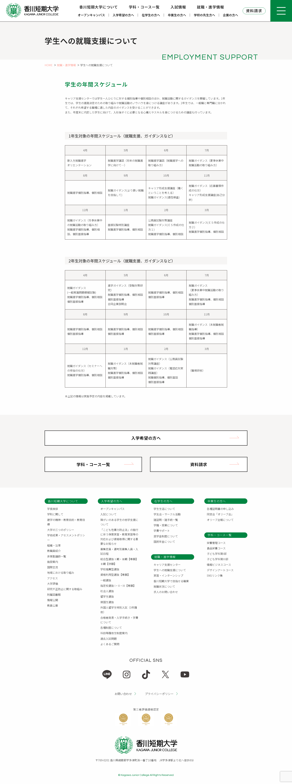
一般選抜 (105, 580)
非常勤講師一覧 (56, 556)
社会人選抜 (107, 591)
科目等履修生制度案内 (113, 633)
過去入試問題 (108, 639)
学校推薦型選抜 (109, 569)
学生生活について (164, 509)
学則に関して (55, 514)
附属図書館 (54, 595)
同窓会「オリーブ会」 (220, 514)
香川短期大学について (98, 6)
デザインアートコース (220, 570)
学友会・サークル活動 (167, 514)
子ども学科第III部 (217, 559)
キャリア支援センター (167, 565)
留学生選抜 (107, 596)
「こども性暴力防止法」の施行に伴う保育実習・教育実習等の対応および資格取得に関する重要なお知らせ (119, 537)
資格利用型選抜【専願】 (115, 575)
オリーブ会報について (220, 520)
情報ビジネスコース (219, 565)
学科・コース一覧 (144, 6)
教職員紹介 (54, 551)
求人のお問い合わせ (166, 592)
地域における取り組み (60, 573)
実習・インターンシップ (168, 575)
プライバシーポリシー (159, 694)
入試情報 (178, 6)
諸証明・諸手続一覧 (166, 520)
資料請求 (254, 10)
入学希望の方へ (123, 15)
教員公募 (52, 605)
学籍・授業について (166, 525)
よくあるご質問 (109, 644)
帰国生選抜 (107, 602)
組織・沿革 (54, 545)
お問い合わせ (123, 694)
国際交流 (52, 567)
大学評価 (52, 584)
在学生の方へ (151, 15)
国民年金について (164, 542)
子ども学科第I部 (217, 554)
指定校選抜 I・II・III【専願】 (118, 586)
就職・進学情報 (210, 6)
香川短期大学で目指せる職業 (171, 581)
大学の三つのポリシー (60, 530)
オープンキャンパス (91, 15)
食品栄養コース (216, 548)
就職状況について (164, 586)
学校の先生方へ (204, 15)
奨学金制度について (166, 536)
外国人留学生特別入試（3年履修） (118, 609)
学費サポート (162, 531)
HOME (49, 65)
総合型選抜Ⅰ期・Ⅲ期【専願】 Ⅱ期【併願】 (120, 561)
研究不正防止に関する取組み (64, 589)
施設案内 (52, 562)
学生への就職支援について (170, 570)
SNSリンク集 (215, 575)
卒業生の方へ (177, 15)
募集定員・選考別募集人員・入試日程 (119, 551)
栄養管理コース (216, 543)
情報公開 (52, 600)
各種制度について (111, 628)
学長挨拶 (52, 509)
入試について (108, 514)
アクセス (52, 578)
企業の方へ (230, 15)
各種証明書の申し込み (220, 509)
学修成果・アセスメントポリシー (66, 537)
